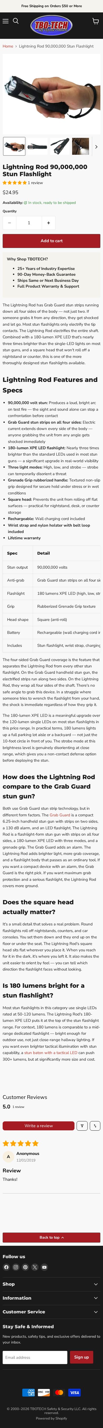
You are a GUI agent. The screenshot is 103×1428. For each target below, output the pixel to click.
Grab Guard (60, 815)
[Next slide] (96, 146)
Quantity (10, 211)
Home (8, 46)
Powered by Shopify (51, 1418)
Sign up (81, 1357)
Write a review (39, 1126)
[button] (14, 146)
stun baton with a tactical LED (50, 1052)
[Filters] (82, 1126)
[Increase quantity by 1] (48, 223)
